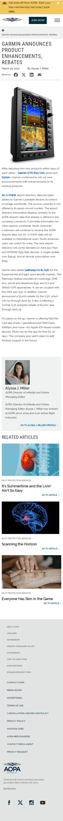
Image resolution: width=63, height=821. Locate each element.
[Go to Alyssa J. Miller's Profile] (17, 383)
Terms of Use (15, 705)
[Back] (4, 30)
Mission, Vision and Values (20, 646)
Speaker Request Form (19, 672)
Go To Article (49, 495)
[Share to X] (24, 75)
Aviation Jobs (15, 728)
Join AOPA (12, 633)
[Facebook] (9, 803)
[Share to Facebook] (16, 75)
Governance (13, 653)
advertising (14, 698)
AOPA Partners (14, 666)
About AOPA (13, 627)
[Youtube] (42, 803)
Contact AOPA (15, 682)
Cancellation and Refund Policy (28, 713)
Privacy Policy (16, 721)
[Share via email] (39, 75)
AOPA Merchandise (18, 736)
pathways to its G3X (37, 270)
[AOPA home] (12, 20)
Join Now (38, 20)
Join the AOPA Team (17, 659)
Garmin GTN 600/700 (31, 173)
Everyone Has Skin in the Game (27, 599)
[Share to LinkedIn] (31, 75)
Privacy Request (17, 752)
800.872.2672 (10, 789)
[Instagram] (31, 803)
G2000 (6, 177)
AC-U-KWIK (9, 195)
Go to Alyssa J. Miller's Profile (38, 425)
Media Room (14, 690)
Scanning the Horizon (19, 544)
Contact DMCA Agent (20, 744)
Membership (13, 640)
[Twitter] (20, 803)
